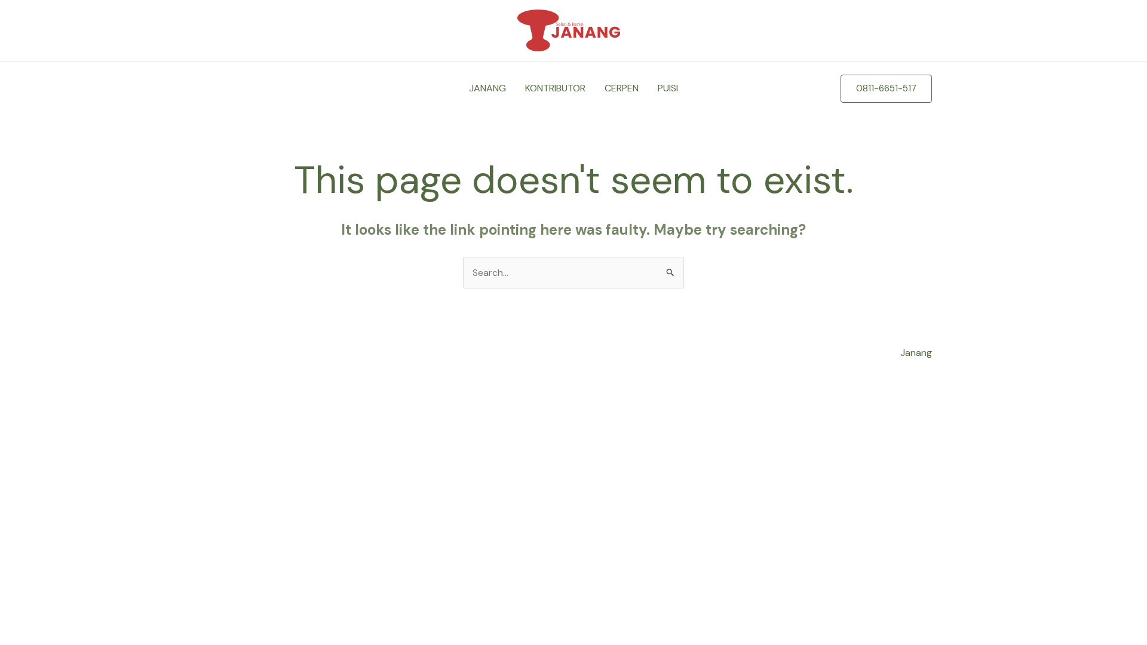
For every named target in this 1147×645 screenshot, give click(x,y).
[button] (886, 89)
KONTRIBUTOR (555, 88)
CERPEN (622, 88)
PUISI (668, 88)
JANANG (487, 88)
